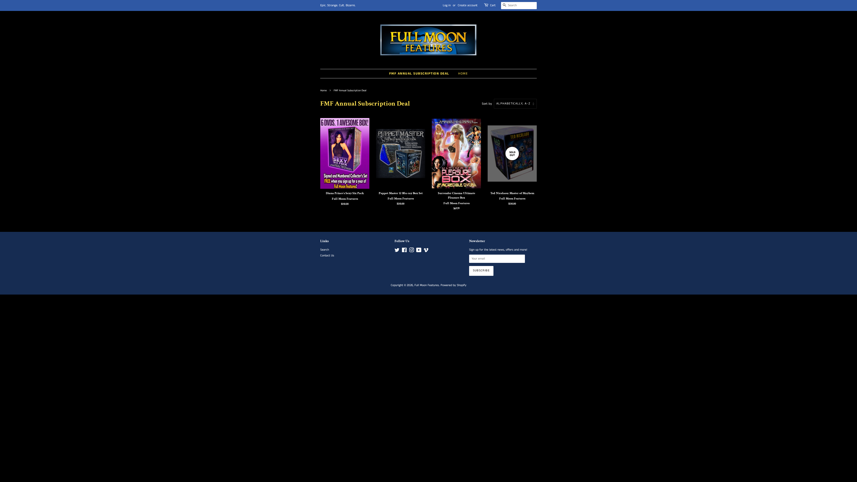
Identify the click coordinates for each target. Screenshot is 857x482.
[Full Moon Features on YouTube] (418, 251)
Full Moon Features (426, 285)
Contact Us (327, 255)
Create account (468, 5)
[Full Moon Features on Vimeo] (426, 251)
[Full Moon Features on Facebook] (404, 251)
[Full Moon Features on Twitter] (397, 251)
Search (324, 250)
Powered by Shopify (453, 285)
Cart (493, 5)
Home (463, 73)
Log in (447, 5)
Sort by (487, 104)
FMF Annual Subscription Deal (419, 73)
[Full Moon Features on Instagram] (411, 251)
